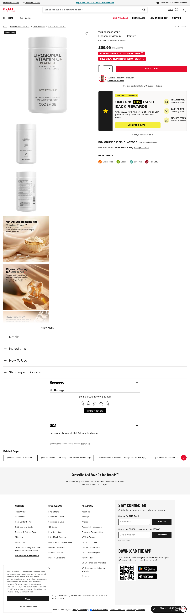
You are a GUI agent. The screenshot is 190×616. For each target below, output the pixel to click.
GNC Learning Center (24, 527)
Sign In (150, 135)
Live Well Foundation (91, 547)
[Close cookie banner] (49, 568)
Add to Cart (151, 68)
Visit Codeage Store (109, 32)
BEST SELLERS (138, 18)
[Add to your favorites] (87, 33)
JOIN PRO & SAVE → (137, 125)
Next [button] (184, 458)
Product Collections (56, 558)
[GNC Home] (9, 9)
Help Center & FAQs (24, 522)
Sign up (162, 521)
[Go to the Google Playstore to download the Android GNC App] (147, 569)
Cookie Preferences (28, 607)
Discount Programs (56, 547)
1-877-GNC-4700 (99, 595)
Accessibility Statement (92, 527)
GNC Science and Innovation (94, 563)
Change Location (141, 148)
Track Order (20, 512)
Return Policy (21, 542)
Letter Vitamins (39, 26)
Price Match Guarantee (58, 537)
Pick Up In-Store (55, 532)
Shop (5, 26)
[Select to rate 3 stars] (95, 403)
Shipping (19, 537)
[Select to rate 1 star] (82, 403)
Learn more (85, 444)
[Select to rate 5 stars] (107, 403)
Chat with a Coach (116, 81)
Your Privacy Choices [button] (100, 610)
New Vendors (87, 558)
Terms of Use (27, 592)
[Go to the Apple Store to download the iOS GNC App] (147, 576)
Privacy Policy (13, 592)
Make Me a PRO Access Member (174, 3)
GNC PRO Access (89, 542)
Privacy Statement (80, 610)
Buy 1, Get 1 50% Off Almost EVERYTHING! (95, 2)
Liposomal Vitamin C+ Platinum (19, 457)
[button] (173, 9)
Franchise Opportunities (92, 532)
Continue (162, 535)
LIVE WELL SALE (120, 18)
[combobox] (95, 10)
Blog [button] (27, 18)
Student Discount (55, 552)
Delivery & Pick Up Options (27, 532)
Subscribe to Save (56, 522)
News (84, 517)
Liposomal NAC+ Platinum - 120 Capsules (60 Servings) (122, 457)
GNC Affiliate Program (91, 552)
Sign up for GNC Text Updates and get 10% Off (139, 529)
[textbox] (95, 438)
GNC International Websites (60, 542)
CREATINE (176, 18)
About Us (86, 512)
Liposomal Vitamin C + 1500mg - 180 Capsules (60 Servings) (65, 457)
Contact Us (20, 517)
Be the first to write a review (112, 40)
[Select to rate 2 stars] (88, 403)
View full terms (124, 541)
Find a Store (53, 512)
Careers (85, 576)
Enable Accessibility (11, 3)
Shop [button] (10, 18)
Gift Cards (52, 527)
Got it (27, 599)
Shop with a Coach (56, 517)
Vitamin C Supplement (57, 26)
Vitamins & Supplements (19, 26)
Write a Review (95, 411)
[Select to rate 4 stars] (101, 403)
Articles (85, 522)
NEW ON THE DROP (159, 18)
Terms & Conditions (117, 610)
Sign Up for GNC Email (128, 516)
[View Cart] (185, 9)
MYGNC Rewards (89, 537)
